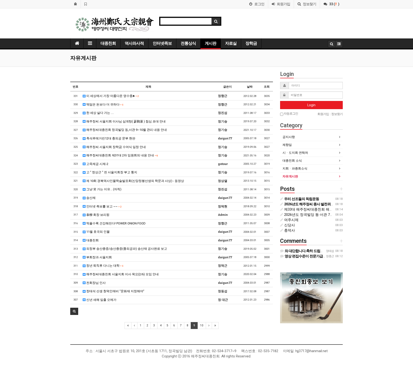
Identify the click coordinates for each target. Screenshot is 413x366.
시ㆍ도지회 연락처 (295, 152)
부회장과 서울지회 (99, 257)
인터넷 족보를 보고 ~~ (103, 206)
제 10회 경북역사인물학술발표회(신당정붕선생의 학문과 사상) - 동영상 (135, 181)
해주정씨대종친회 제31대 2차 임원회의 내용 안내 (122, 155)
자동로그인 (290, 113)
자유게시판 (290, 176)
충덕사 (289, 230)
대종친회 (108, 43)
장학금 (251, 43)
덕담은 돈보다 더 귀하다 (104, 104)
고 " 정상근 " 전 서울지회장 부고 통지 (111, 172)
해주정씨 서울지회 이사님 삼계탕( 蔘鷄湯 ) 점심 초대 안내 (126, 121)
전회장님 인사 (96, 283)
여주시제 (291, 220)
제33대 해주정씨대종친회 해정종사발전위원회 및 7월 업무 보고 (334, 209)
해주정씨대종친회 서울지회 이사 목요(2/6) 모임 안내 (122, 274)
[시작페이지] (75, 4)
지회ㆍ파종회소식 (295, 168)
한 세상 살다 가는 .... (100, 113)
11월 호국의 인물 (98, 231)
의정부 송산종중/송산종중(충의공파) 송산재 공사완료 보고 (126, 248)
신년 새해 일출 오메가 (101, 300)
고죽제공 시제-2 (97, 164)
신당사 (289, 225)
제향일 (287, 145)
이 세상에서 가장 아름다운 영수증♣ (112, 96)
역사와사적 (134, 43)
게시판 (210, 43)
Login (311, 105)
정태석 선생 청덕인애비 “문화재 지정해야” (115, 291)
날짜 (250, 86)
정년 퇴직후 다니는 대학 (104, 265)
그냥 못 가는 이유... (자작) (103, 189)
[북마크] (85, 4)
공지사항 (289, 137)
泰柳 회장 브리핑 (97, 215)
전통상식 (188, 43)
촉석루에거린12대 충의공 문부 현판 (110, 138)
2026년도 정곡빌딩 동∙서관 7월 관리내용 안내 (320, 214)
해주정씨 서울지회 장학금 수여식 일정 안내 (116, 147)
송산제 (91, 198)
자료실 (231, 43)
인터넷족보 (162, 43)
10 (201, 325)
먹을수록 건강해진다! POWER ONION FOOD (116, 223)
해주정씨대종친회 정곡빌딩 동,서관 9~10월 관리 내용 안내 (126, 130)
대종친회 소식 (292, 160)
